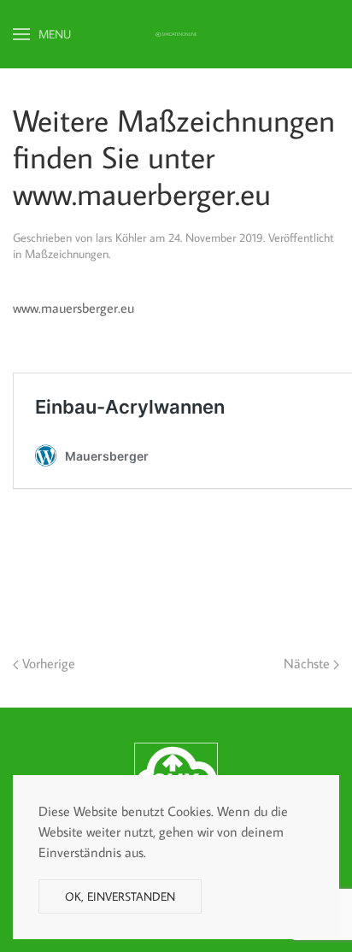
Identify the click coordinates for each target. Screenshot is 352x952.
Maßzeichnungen (67, 254)
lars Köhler (121, 237)
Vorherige (47, 663)
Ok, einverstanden (120, 896)
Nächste (308, 663)
